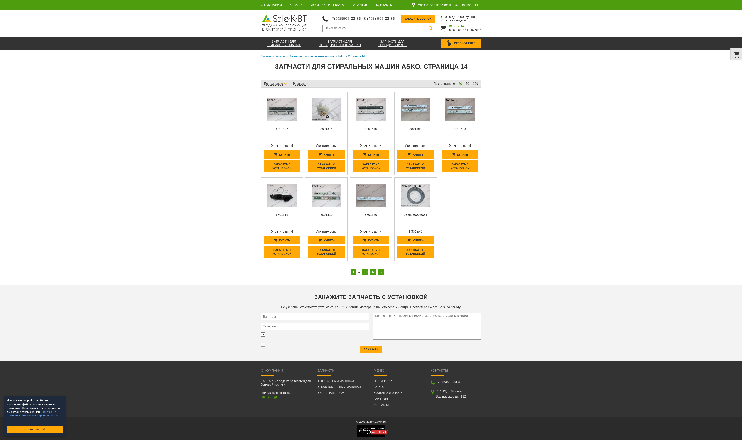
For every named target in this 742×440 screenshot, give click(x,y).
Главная (266, 56)
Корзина (456, 26)
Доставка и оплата (327, 5)
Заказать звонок (417, 18)
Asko (341, 56)
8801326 (282, 129)
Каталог (296, 5)
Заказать (371, 349)
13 (380, 271)
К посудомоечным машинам (339, 386)
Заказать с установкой (281, 166)
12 (373, 271)
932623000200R (415, 214)
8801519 (326, 214)
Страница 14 (356, 56)
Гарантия (360, 5)
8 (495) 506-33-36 (379, 18)
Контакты (384, 5)
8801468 (415, 129)
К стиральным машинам (335, 380)
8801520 (371, 214)
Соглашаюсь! (34, 429)
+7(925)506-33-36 (345, 18)
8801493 (460, 129)
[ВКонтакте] (263, 397)
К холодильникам (330, 392)
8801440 (371, 129)
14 (388, 271)
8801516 (282, 214)
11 (365, 271)
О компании (271, 5)
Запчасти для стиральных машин (311, 56)
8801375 (326, 129)
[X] (275, 397)
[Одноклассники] (269, 397)
